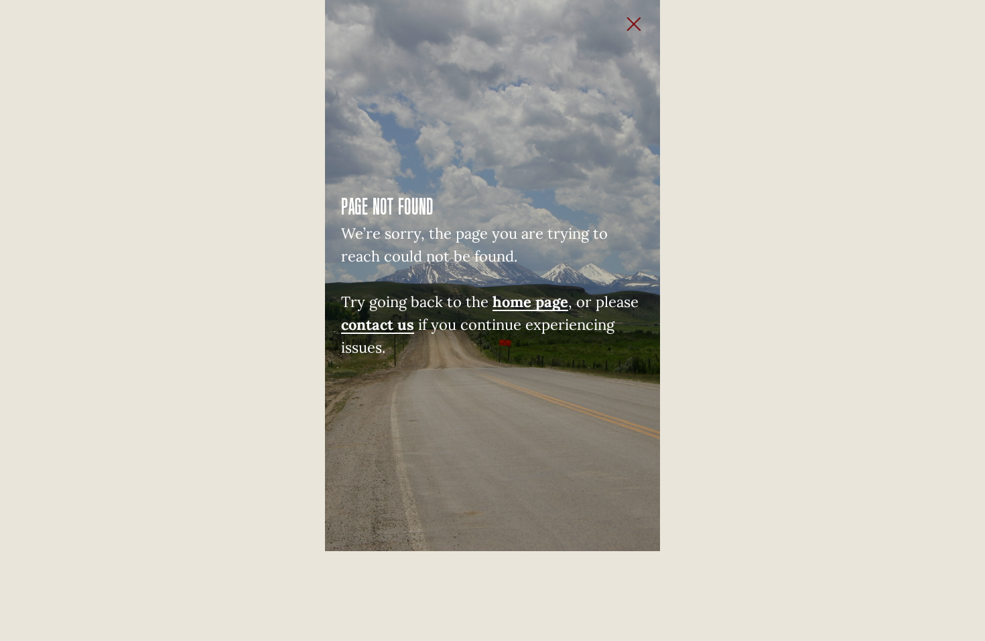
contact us (377, 324)
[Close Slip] (646, 13)
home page (530, 301)
